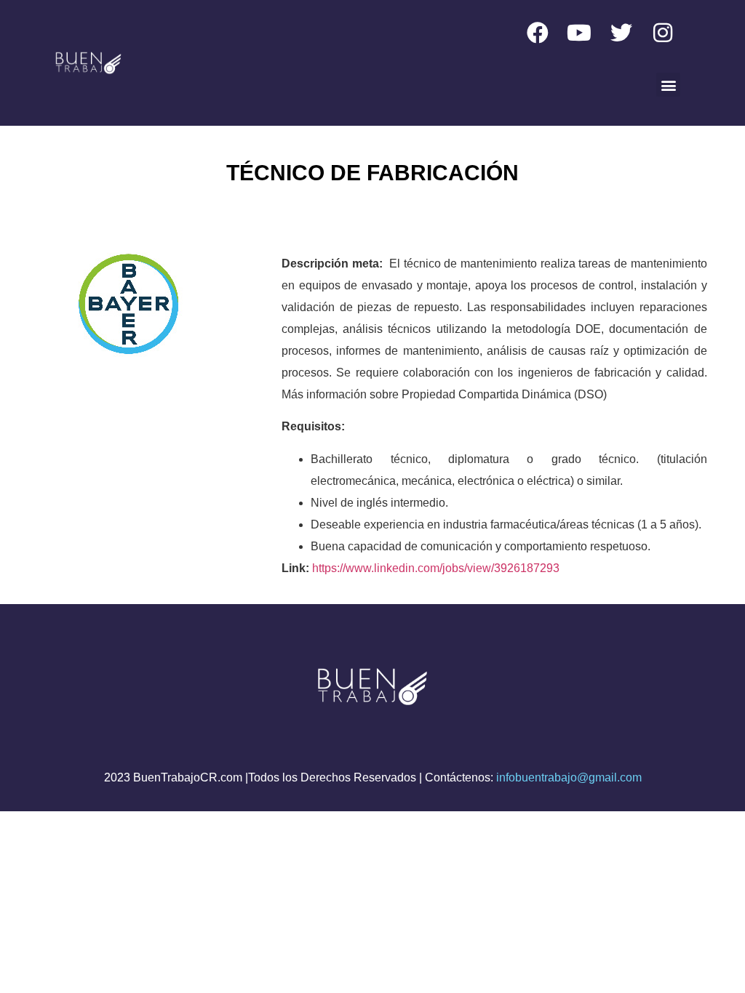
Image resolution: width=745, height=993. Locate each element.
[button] (668, 85)
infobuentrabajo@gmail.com (569, 777)
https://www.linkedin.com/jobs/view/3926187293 (435, 568)
